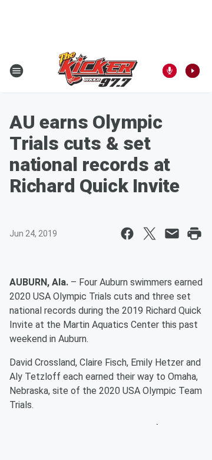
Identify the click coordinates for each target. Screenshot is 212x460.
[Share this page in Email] (172, 233)
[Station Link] (98, 71)
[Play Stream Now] (193, 71)
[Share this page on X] (149, 233)
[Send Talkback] (170, 71)
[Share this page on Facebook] (127, 233)
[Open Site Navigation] (16, 71)
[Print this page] (194, 233)
